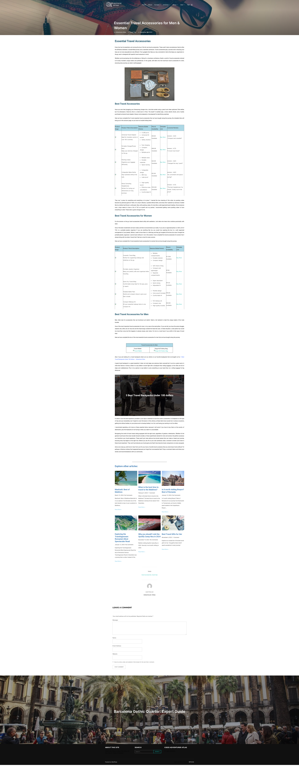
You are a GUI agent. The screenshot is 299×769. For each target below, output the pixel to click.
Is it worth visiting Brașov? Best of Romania (173, 490)
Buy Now (163, 137)
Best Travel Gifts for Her (172, 534)
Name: (114, 638)
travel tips (155, 575)
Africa (174, 5)
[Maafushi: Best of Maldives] (126, 485)
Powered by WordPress (111, 762)
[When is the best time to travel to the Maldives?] (149, 483)
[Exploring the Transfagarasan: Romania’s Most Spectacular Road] (126, 530)
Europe (156, 5)
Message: (115, 620)
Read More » (118, 509)
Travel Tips (132, 32)
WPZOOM (191, 762)
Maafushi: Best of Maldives (122, 490)
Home (144, 5)
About (150, 5)
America (166, 5)
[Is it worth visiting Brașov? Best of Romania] (173, 485)
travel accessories (146, 575)
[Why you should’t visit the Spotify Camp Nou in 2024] (149, 530)
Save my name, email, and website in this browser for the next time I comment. (134, 662)
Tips (188, 5)
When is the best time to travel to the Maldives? (148, 488)
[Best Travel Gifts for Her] (173, 530)
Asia (181, 5)
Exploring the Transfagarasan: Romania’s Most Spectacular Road (122, 538)
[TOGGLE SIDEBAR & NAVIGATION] (192, 5)
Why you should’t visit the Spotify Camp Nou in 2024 (149, 535)
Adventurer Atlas (121, 32)
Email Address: (117, 646)
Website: (115, 654)
